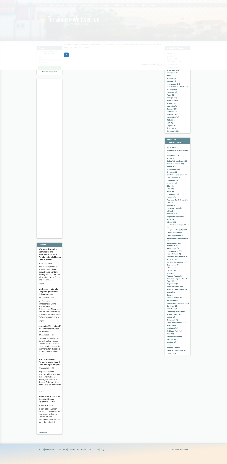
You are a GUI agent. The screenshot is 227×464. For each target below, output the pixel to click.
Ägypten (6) (171, 128)
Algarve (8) (171, 148)
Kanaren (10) (172, 214)
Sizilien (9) (171, 317)
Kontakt (71, 449)
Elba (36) (170, 189)
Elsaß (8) (170, 191)
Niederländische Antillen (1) (177, 87)
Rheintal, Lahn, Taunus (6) (177, 289)
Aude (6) (170, 158)
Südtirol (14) (171, 325)
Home (41, 449)
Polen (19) (171, 95)
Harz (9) (170, 203)
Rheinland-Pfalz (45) (175, 287)
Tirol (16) (170, 334)
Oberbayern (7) (173, 265)
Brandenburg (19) (173, 169)
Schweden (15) (172, 100)
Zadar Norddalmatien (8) (176, 350)
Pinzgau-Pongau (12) (175, 276)
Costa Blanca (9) (173, 178)
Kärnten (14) (171, 222)
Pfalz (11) (170, 273)
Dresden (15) (172, 183)
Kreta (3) (170, 219)
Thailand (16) (172, 114)
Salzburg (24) (172, 300)
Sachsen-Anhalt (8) (174, 298)
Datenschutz (93, 449)
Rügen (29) (171, 292)
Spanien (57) (172, 109)
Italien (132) (171, 76)
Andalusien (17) (173, 156)
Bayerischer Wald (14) (175, 164)
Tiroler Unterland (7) (174, 337)
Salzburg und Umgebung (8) (178, 303)
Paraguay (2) (172, 92)
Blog (102, 449)
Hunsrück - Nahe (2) (174, 208)
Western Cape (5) (173, 348)
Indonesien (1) (172, 73)
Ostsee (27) (171, 268)
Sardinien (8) (172, 306)
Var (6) (169, 345)
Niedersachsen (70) (174, 251)
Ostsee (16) (171, 270)
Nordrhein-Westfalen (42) (177, 257)
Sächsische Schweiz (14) (176, 323)
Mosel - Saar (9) (173, 248)
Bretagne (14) (172, 172)
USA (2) (170, 123)
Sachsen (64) (172, 295)
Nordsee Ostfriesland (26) (177, 262)
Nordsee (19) (172, 259)
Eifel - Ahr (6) (172, 186)
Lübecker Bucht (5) (174, 233)
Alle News (43, 432)
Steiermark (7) (172, 320)
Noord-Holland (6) (174, 254)
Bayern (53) (171, 167)
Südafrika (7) (172, 112)
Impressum (81, 449)
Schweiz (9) (171, 103)
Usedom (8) (171, 342)
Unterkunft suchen (53, 449)
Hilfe (65, 449)
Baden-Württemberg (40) (177, 161)
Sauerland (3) (172, 309)
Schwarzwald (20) (174, 314)
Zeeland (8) (171, 353)
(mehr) (41, 284)
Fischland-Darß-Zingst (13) (177, 200)
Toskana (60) (172, 339)
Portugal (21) (172, 98)
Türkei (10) (171, 120)
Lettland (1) (171, 81)
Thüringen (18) (172, 328)
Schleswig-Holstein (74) (176, 312)
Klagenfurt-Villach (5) (175, 217)
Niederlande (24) (173, 84)
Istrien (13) (171, 211)
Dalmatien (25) (172, 180)
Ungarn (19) (171, 126)
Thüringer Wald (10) (174, 331)
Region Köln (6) (173, 284)
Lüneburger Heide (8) (175, 235)
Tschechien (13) (173, 117)
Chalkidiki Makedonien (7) (177, 175)
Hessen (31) (171, 205)
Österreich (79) (173, 131)
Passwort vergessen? (49, 71)
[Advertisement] (50, 119)
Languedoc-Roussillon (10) (177, 230)
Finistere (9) (171, 197)
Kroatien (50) (172, 78)
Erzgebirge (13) (173, 194)
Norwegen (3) (172, 89)
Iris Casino (43, 301)
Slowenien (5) (172, 106)
